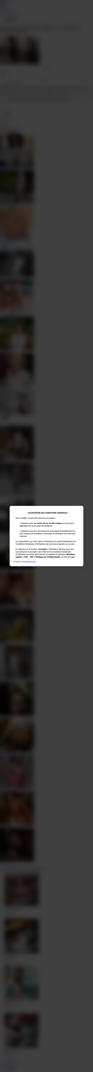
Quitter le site (30, 561)
